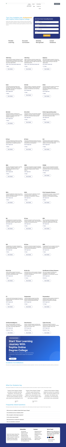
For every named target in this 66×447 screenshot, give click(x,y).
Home (29, 4)
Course (36, 31)
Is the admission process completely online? (15, 412)
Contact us (39, 6)
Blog (34, 6)
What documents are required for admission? (15, 419)
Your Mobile (37, 24)
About (33, 4)
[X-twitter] (49, 437)
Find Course (29, 6)
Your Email (37, 27)
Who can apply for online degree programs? (15, 414)
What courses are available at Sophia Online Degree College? (18, 410)
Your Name (37, 20)
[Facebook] (47, 437)
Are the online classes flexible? (12, 417)
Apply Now (13, 358)
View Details (10, 69)
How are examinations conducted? (13, 421)
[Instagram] (53, 437)
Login (40, 8)
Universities (38, 4)
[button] (33, 410)
